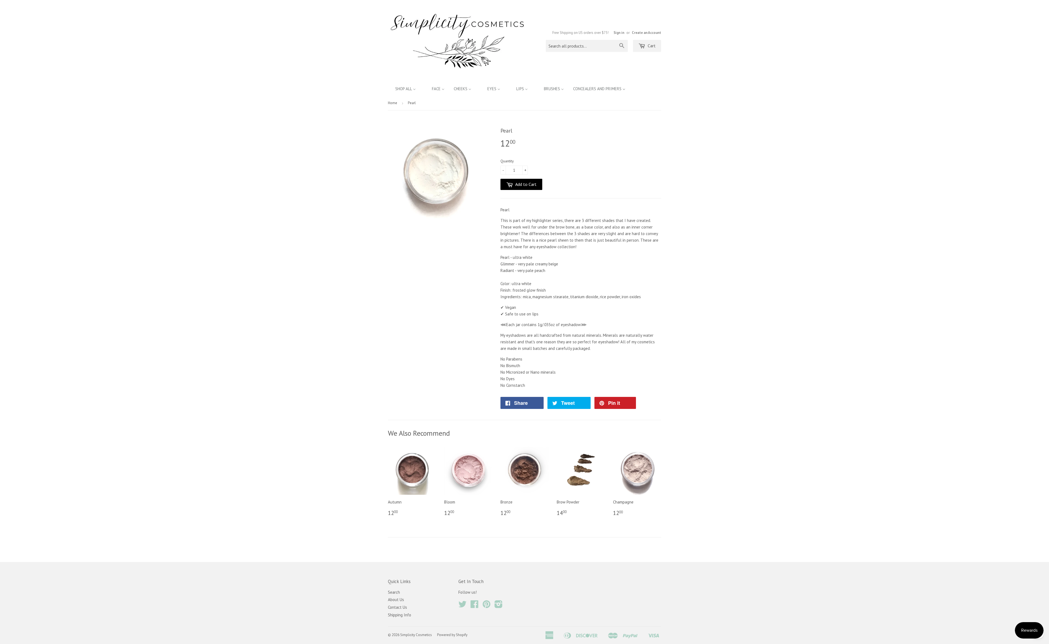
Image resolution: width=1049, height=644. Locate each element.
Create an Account (646, 32)
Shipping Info (399, 614)
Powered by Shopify (452, 635)
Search (394, 592)
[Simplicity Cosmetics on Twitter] (462, 605)
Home (392, 103)
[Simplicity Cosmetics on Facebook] (474, 605)
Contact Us (397, 607)
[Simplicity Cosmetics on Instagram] (498, 605)
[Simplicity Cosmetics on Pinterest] (486, 605)
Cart (651, 45)
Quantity (507, 161)
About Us (396, 599)
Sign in (619, 32)
